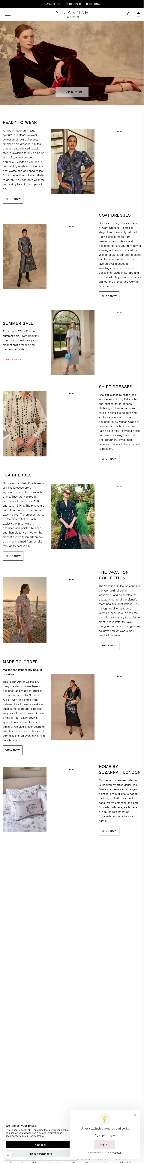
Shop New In (72, 92)
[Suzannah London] (72, 14)
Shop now (13, 199)
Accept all (40, 1144)
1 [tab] (117, 131)
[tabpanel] (72, 161)
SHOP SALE (13, 359)
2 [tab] (121, 131)
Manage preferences (40, 1153)
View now (12, 750)
